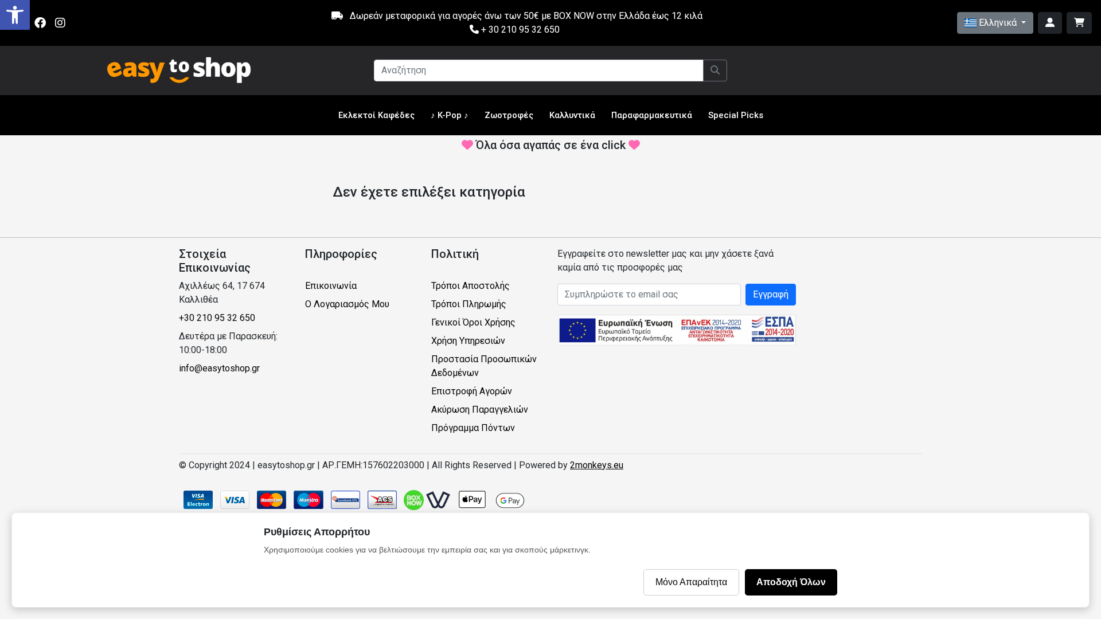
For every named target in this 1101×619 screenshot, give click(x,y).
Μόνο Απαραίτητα (691, 582)
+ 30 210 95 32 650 (519, 29)
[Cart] (1079, 23)
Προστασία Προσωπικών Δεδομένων (484, 366)
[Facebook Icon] (40, 22)
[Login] (1050, 23)
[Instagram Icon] (60, 22)
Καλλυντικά (572, 115)
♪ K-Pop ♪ (449, 115)
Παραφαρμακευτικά (651, 115)
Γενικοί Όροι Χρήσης (473, 322)
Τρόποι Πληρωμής (468, 304)
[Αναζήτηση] (715, 70)
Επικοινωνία (331, 285)
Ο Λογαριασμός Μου (347, 304)
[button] (15, 15)
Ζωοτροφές (509, 115)
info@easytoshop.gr (219, 368)
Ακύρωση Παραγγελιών (479, 409)
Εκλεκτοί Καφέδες (376, 115)
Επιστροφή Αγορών (471, 391)
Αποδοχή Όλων (791, 582)
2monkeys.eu (596, 465)
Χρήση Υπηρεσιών (468, 340)
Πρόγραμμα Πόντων (473, 427)
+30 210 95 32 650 (217, 317)
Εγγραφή (770, 294)
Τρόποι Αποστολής (470, 285)
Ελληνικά (998, 22)
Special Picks (735, 115)
